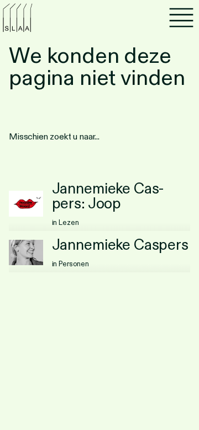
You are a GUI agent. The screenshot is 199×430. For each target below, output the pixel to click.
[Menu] (181, 17)
